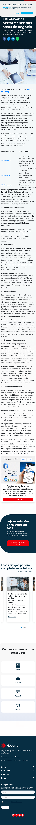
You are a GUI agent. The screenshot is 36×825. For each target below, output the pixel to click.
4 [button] (25, 627)
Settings (16, 13)
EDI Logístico (6, 175)
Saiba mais (12, 617)
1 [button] (21, 627)
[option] (18, 599)
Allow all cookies (27, 13)
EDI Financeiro (6, 185)
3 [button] (24, 627)
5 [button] (27, 627)
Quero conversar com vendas (18, 543)
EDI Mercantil (6, 160)
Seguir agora (18, 499)
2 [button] (23, 627)
